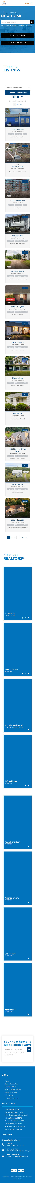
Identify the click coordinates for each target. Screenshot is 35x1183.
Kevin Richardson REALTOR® (15, 1127)
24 (17, 104)
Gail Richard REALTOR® (13, 1124)
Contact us (9, 1095)
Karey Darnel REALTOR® (13, 1129)
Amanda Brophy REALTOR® (14, 1121)
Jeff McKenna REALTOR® (13, 1118)
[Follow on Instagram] (12, 1170)
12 (14, 104)
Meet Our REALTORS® (13, 1090)
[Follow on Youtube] (19, 1170)
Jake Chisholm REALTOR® (14, 1112)
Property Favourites (12, 1098)
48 (21, 104)
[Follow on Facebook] (15, 1170)
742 (22, 537)
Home (7, 1081)
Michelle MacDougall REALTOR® (16, 1115)
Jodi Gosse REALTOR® (12, 1109)
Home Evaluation (11, 1093)
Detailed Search (18, 35)
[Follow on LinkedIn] (22, 1170)
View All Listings (10, 1087)
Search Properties (11, 1084)
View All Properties (17, 42)
